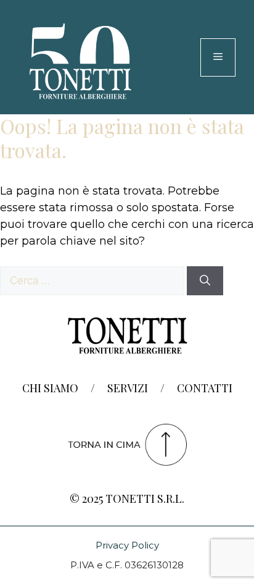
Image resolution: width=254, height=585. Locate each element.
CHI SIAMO (50, 388)
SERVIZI (127, 388)
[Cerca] (205, 281)
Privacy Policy (127, 545)
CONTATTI (204, 388)
